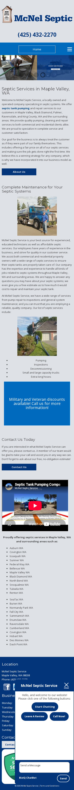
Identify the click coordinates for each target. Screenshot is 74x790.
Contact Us (19, 467)
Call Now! (59, 716)
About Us (19, 172)
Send (63, 778)
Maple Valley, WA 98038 (16, 675)
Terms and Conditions (49, 786)
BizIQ (22, 777)
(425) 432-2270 (37, 34)
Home (37, 49)
